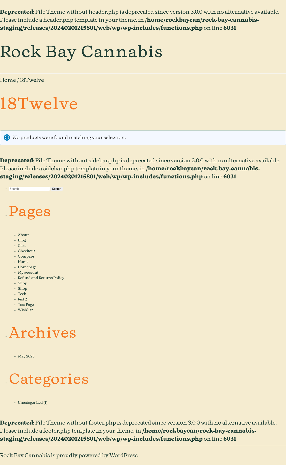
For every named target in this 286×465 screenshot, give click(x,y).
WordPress (123, 455)
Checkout (26, 251)
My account (28, 273)
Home (8, 80)
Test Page (26, 305)
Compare (26, 256)
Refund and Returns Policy (41, 278)
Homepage (27, 267)
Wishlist (25, 310)
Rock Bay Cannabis (81, 52)
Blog (22, 240)
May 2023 (26, 356)
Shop (22, 283)
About (23, 235)
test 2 (22, 299)
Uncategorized (30, 403)
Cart (21, 246)
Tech (22, 294)
